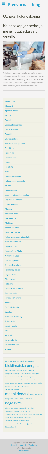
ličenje (26, 386)
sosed (7, 417)
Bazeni (8, 120)
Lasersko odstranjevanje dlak (17, 195)
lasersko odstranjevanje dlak (14, 386)
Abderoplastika (11, 101)
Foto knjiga (9, 153)
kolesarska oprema (11, 383)
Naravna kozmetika (13, 242)
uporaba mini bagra (11, 421)
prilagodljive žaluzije (11, 414)
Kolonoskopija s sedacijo (15, 181)
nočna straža (27, 404)
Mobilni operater (12, 228)
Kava (7, 171)
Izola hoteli (9, 167)
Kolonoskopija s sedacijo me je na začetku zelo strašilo (23, 31)
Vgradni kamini (11, 326)
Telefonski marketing (13, 316)
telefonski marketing (16, 417)
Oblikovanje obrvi (12, 260)
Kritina (8, 185)
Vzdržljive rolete (24, 421)
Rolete (7, 302)
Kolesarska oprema (13, 176)
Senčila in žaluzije (12, 307)
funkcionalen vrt (26, 373)
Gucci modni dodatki (16, 377)
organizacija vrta (24, 408)
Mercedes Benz (11, 214)
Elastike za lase (11, 139)
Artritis (8, 115)
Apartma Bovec (11, 111)
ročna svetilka (37, 414)
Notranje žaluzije (12, 256)
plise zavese (9, 411)
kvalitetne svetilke (24, 383)
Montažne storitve (12, 232)
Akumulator (10, 106)
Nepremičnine (10, 246)
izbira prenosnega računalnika (14, 380)
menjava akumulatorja (12, 389)
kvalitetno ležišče (36, 383)
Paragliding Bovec (12, 270)
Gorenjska (35, 373)
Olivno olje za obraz (13, 265)
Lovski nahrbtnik (12, 204)
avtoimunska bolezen (27, 361)
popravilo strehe (19, 411)
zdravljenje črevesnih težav (13, 424)
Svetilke (8, 312)
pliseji (32, 408)
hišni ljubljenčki (29, 377)
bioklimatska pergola (22, 365)
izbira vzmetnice (31, 380)
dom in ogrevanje (28, 370)
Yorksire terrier (11, 340)
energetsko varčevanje (12, 373)
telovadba (27, 417)
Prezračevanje (11, 293)
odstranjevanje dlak (11, 408)
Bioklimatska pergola (13, 125)
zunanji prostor (28, 424)
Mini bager (9, 223)
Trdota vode (10, 321)
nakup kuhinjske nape (12, 399)
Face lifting (9, 148)
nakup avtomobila (36, 395)
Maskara (8, 209)
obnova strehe (36, 404)
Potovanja (9, 284)
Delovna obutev (11, 129)
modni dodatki (17, 393)
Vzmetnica (9, 335)
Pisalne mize (10, 279)
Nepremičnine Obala (13, 251)
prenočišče (28, 411)
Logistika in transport (14, 200)
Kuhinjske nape (11, 190)
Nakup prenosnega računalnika (17, 237)
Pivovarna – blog (24, 4)
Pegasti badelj (10, 274)
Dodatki (8, 134)
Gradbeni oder (11, 157)
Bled (6, 370)
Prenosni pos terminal (14, 288)
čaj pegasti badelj (10, 427)
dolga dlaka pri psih (15, 370)
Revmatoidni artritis (13, 298)
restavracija (23, 414)
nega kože (13, 403)
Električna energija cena (15, 143)
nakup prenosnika (26, 399)
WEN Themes (24, 451)
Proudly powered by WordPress (24, 445)
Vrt (6, 330)
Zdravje (8, 349)
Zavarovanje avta (12, 344)
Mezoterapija (10, 218)
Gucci (7, 162)
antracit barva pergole (12, 361)
